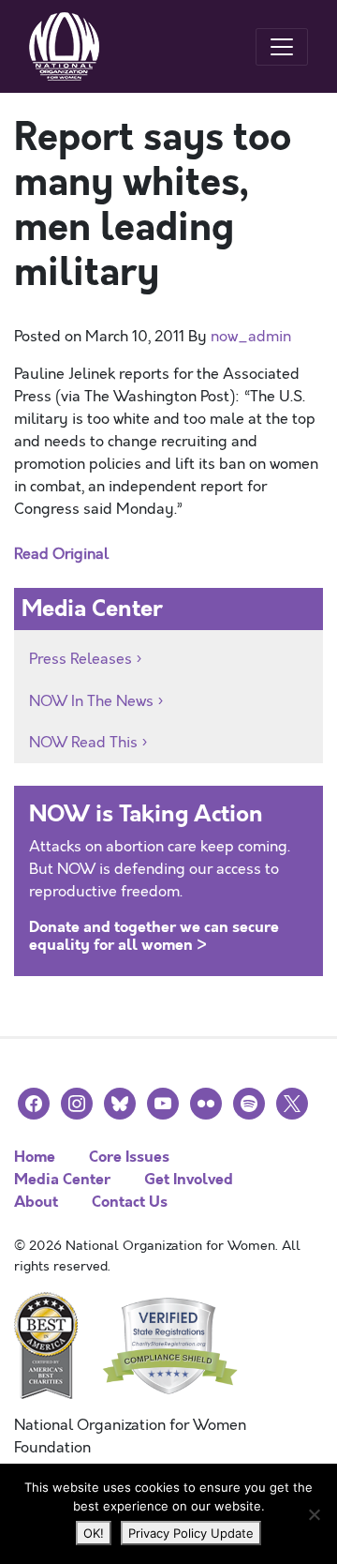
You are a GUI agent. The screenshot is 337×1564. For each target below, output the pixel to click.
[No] (313, 1514)
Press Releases (80, 659)
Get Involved (188, 1179)
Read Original (61, 554)
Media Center (62, 1179)
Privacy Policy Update (191, 1533)
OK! (93, 1533)
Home (34, 1156)
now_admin (251, 336)
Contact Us (130, 1201)
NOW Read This (83, 742)
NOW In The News (91, 701)
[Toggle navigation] (282, 47)
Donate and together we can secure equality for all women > (154, 935)
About (36, 1201)
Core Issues (129, 1156)
